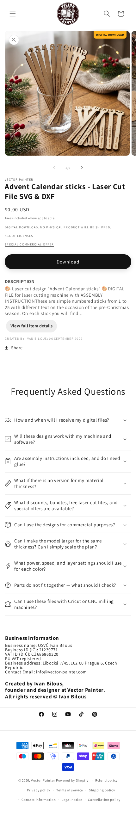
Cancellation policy (104, 799)
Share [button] (17, 347)
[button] (13, 14)
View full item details (31, 326)
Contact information (39, 799)
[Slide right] (82, 168)
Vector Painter (43, 780)
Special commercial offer (29, 244)
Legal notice (72, 799)
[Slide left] (54, 168)
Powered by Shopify (72, 780)
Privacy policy (38, 790)
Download (68, 262)
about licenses (19, 236)
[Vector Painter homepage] (68, 13)
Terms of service (69, 790)
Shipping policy (102, 790)
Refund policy (106, 780)
